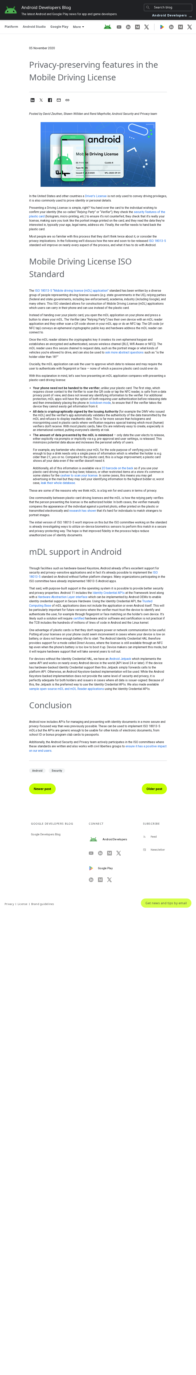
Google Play (59, 26)
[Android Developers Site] (110, 26)
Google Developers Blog (46, 834)
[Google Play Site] (164, 26)
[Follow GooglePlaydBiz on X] (189, 26)
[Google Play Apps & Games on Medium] (182, 26)
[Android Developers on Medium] (139, 26)
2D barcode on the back (117, 468)
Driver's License (96, 196)
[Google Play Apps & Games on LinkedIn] (173, 26)
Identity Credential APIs (109, 593)
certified (78, 618)
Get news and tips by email (166, 903)
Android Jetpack (120, 659)
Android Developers (172, 15)
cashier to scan (70, 475)
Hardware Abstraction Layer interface (62, 597)
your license (89, 475)
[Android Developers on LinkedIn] (130, 26)
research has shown (82, 510)
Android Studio (34, 26)
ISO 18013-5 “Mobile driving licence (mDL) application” (72, 290)
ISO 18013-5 (157, 241)
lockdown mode (100, 403)
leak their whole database (58, 483)
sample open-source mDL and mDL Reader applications (66, 689)
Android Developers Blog (46, 7)
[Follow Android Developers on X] (146, 26)
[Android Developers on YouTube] (121, 26)
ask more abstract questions (124, 352)
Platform (11, 26)
